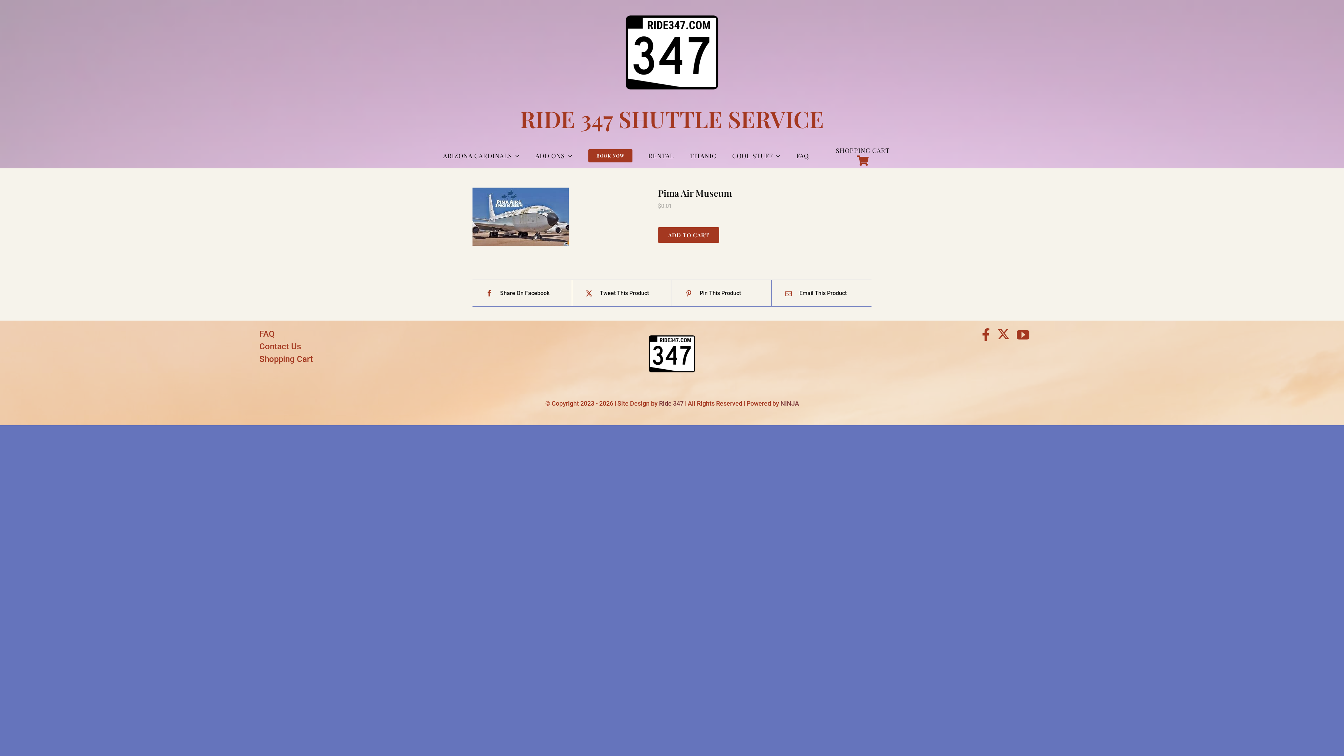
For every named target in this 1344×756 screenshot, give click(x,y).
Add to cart (688, 235)
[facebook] (986, 335)
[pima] (560, 217)
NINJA (789, 403)
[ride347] (672, 330)
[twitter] (1003, 334)
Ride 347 (671, 403)
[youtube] (1023, 335)
